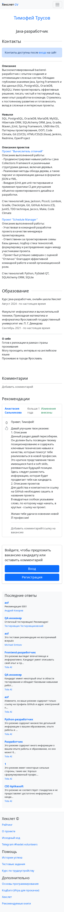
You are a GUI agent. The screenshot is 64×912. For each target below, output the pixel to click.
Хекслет (7, 897)
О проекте (8, 831)
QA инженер (13, 618)
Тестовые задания (13, 864)
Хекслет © (10, 818)
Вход (32, 568)
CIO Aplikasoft (14, 786)
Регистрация (32, 577)
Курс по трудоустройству (18, 870)
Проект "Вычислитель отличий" (22, 151)
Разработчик (14, 741)
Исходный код (11, 838)
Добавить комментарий (17, 387)
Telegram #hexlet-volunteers (20, 844)
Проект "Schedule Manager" (20, 219)
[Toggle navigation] (57, 4)
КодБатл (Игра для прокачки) (20, 890)
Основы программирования (20, 884)
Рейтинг (7, 825)
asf (7, 602)
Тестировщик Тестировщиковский (24, 625)
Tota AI (8, 667)
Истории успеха (12, 857)
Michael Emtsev (13, 644)
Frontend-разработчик (20, 652)
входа (42, 52)
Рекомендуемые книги (16, 903)
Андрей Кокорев (14, 610)
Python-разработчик (19, 719)
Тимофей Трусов (32, 18)
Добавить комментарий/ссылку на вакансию (33, 530)
